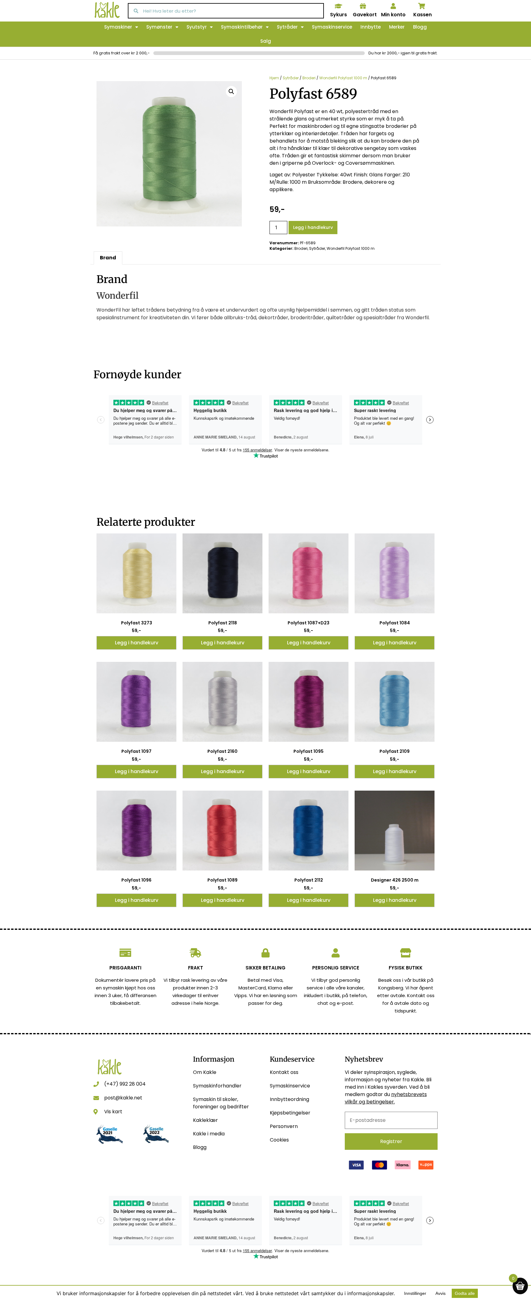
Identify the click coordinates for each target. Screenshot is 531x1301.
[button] (231, 91)
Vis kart (113, 1111)
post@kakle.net (123, 1097)
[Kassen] (422, 6)
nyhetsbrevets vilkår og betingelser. (386, 1098)
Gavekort (365, 14)
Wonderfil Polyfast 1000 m (343, 78)
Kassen (422, 14)
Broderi (309, 78)
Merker (397, 27)
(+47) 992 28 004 (125, 1083)
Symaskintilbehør (242, 27)
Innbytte (370, 27)
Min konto (393, 14)
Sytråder (287, 27)
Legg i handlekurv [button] (136, 642)
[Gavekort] (363, 6)
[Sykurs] (338, 6)
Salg (265, 41)
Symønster (159, 27)
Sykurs (338, 14)
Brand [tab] (108, 257)
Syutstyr (197, 27)
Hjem (274, 78)
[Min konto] (393, 6)
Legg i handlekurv (313, 227)
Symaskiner (118, 27)
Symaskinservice (332, 27)
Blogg (420, 27)
